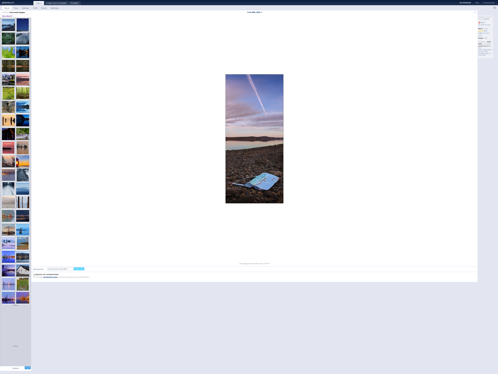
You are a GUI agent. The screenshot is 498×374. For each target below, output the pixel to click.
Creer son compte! (56, 3)
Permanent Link (38, 269)
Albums (7, 8)
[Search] (495, 8)
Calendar (25, 8)
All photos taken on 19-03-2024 (484, 54)
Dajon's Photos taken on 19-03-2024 (485, 50)
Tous (16, 8)
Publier (74, 3)
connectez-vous (50, 277)
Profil (35, 8)
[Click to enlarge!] (254, 139)
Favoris (44, 8)
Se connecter (465, 2)
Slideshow (16, 368)
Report (482, 22)
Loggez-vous (482, 33)
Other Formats (485, 25)
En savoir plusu (489, 2)
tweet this (79, 269)
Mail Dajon (55, 8)
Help (477, 2)
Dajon (39, 3)
